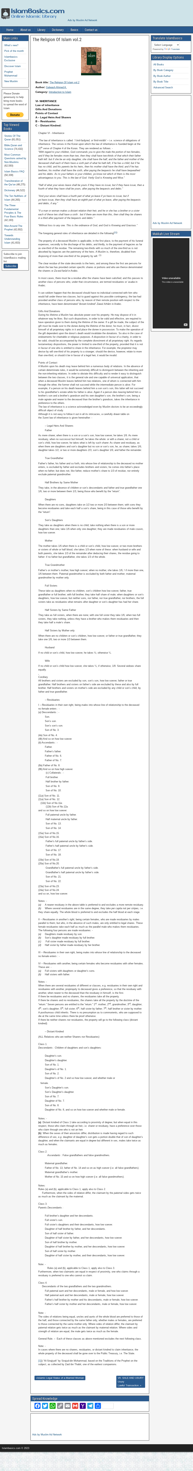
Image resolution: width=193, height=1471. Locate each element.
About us (25, 30)
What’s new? (11, 45)
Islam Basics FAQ (14, 171)
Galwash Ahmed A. (56, 87)
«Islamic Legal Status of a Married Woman (60, 1377)
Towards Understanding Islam (12, 239)
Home (9, 30)
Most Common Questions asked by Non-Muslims (15, 158)
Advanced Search (163, 87)
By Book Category (163, 70)
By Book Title (160, 81)
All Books (158, 64)
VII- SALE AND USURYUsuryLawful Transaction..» (131, 1381)
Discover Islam (12, 66)
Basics (74, 30)
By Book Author (162, 76)
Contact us (91, 30)
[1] (115, 232)
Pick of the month (14, 51)
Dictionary (58, 30)
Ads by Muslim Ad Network (82, 20)
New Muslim (11, 81)
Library (41, 30)
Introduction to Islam (60, 92)
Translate (175, 49)
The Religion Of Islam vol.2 (64, 82)
